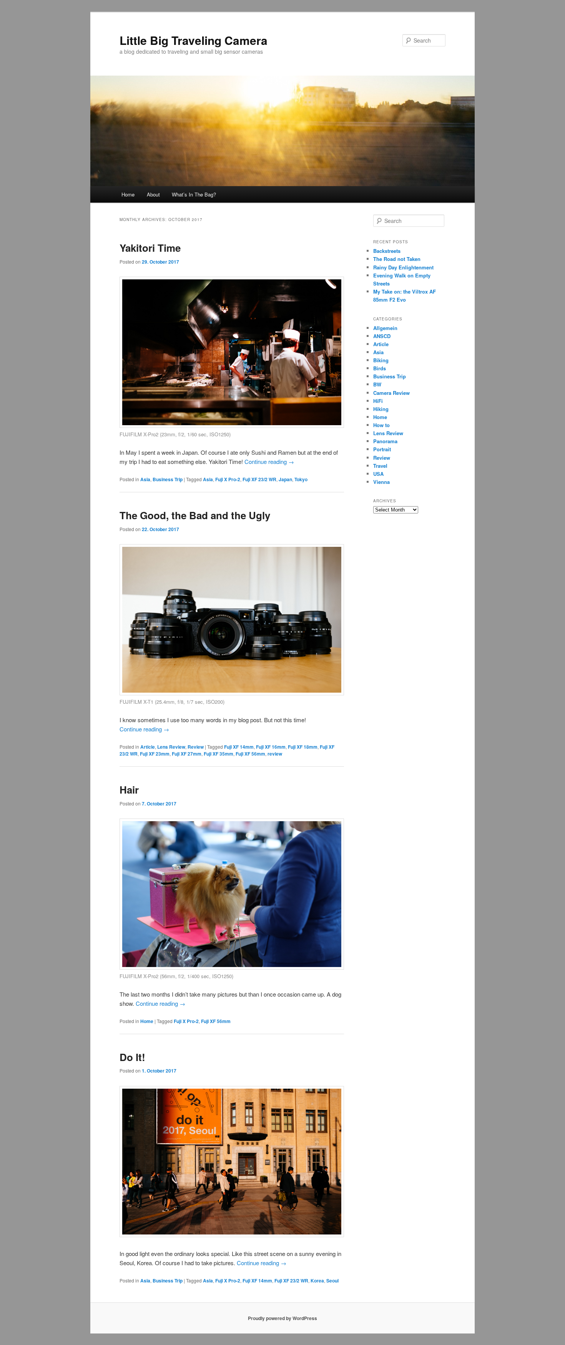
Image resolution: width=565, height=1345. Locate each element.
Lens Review (171, 746)
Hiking (381, 409)
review (275, 753)
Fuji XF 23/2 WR (259, 479)
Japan (285, 479)
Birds (379, 368)
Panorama (385, 441)
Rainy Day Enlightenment (403, 267)
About (153, 194)
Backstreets (386, 250)
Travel (380, 465)
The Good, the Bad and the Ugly (195, 515)
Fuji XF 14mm (239, 746)
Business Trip (168, 479)
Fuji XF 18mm (302, 746)
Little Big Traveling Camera (194, 40)
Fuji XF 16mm (271, 746)
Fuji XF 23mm (155, 753)
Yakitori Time (150, 248)
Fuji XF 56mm (250, 753)
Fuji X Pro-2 (227, 479)
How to (381, 425)
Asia (145, 479)
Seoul (332, 1280)
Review (196, 746)
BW (377, 384)
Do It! (132, 1057)
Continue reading (269, 461)
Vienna (381, 481)
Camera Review (391, 392)
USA (378, 473)
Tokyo (300, 479)
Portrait (382, 449)
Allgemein (385, 328)
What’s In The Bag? (194, 194)
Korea (317, 1280)
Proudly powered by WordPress (282, 1318)
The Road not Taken (396, 258)
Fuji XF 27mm (186, 753)
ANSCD (382, 336)
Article (147, 746)
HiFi (378, 400)
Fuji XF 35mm (218, 753)
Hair (129, 789)
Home (128, 194)
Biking (381, 360)
